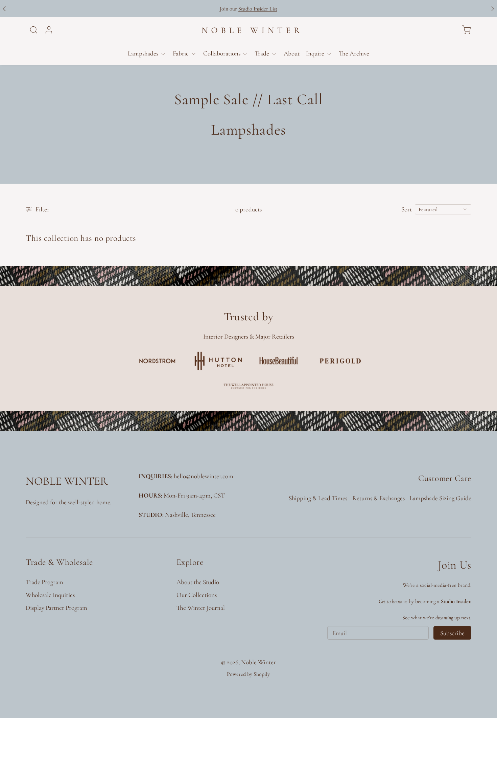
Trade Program (44, 582)
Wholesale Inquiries (50, 595)
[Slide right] (493, 8)
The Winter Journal (200, 608)
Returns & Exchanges (378, 498)
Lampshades (143, 53)
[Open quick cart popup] (466, 30)
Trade (262, 53)
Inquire (315, 53)
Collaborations (221, 53)
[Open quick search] (33, 30)
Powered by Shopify (248, 674)
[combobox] (443, 209)
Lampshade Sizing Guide (440, 498)
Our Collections (196, 595)
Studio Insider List (257, 8)
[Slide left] (4, 8)
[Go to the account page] (48, 29)
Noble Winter (258, 662)
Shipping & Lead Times (318, 498)
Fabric (181, 53)
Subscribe (452, 633)
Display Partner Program (56, 608)
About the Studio (197, 582)
